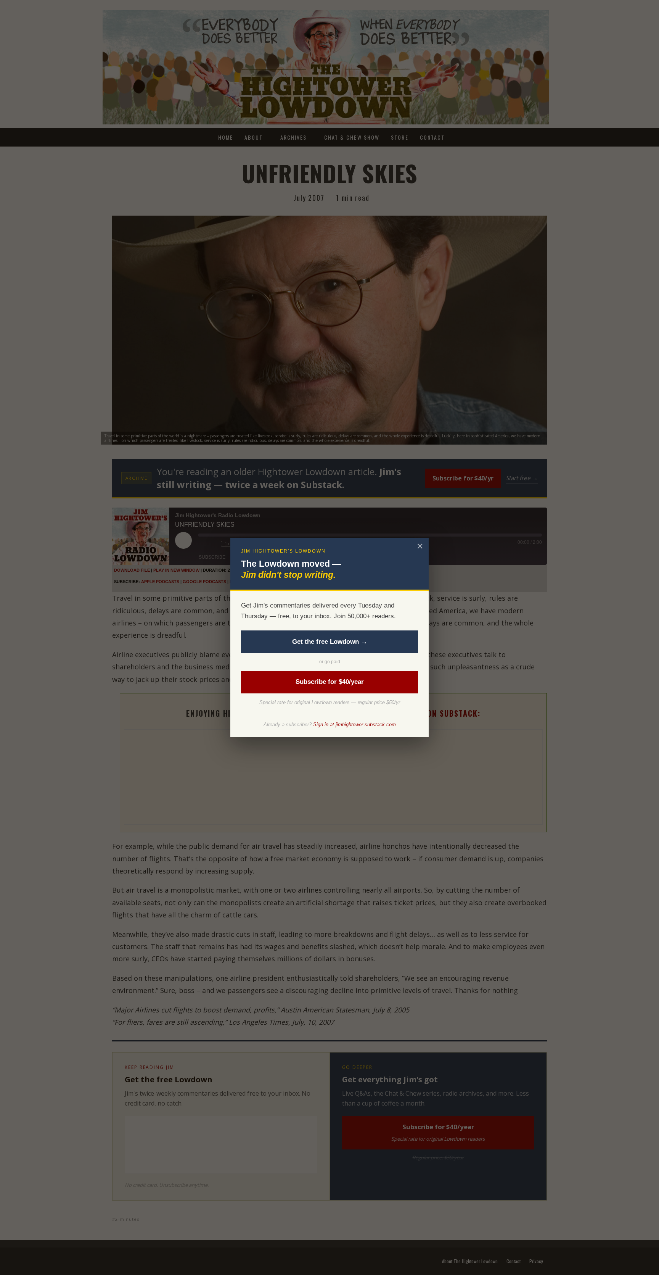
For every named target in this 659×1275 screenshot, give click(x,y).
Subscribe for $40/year (330, 681)
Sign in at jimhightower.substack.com (354, 724)
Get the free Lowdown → (329, 641)
